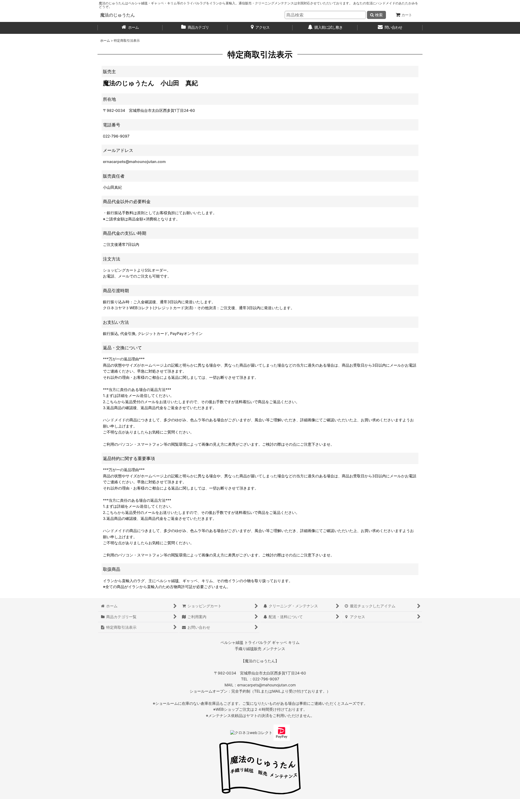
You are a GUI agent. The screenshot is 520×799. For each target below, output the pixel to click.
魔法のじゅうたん (117, 15)
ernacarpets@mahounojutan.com (134, 161)
